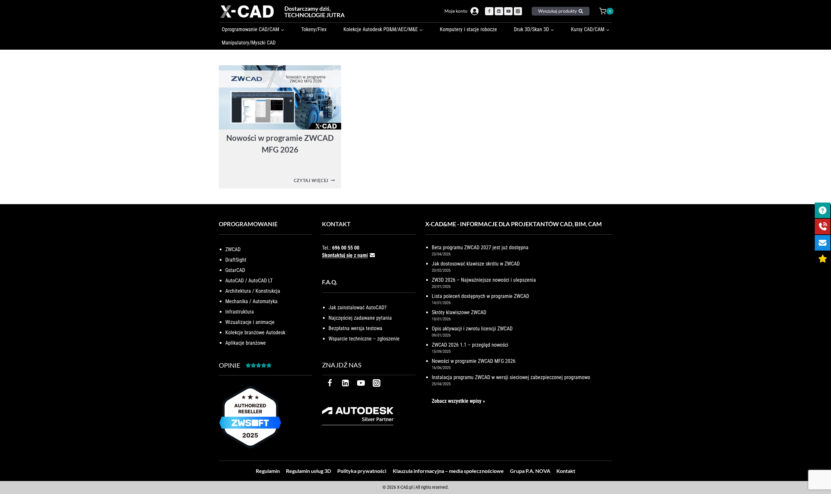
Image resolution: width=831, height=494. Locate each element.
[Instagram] (518, 11)
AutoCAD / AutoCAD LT (249, 281)
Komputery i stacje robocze (468, 29)
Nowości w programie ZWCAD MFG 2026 (473, 361)
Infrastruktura (239, 312)
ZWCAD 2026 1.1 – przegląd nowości (470, 345)
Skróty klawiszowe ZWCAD (459, 312)
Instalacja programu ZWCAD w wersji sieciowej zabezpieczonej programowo (511, 377)
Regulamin (268, 471)
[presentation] (280, 97)
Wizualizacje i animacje (250, 322)
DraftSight (235, 260)
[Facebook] (489, 11)
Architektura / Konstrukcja (252, 291)
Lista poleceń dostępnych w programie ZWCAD (480, 296)
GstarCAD (235, 270)
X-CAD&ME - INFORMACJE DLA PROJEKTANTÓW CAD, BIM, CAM (513, 224)
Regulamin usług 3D (308, 471)
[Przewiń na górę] (819, 469)
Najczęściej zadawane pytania (360, 318)
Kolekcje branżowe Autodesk (255, 332)
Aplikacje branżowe (245, 343)
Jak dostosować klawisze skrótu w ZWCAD (476, 264)
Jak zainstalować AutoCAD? (358, 307)
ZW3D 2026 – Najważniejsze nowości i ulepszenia (484, 280)
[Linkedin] (499, 11)
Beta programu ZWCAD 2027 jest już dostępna (480, 247)
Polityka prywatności (361, 471)
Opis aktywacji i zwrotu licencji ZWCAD (472, 329)
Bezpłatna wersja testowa (355, 328)
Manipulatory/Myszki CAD (249, 43)
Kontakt (565, 471)
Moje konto (455, 11)
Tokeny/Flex (314, 29)
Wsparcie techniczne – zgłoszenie (364, 339)
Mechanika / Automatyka (251, 301)
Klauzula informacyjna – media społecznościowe (448, 471)
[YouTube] (508, 11)
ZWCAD (233, 249)
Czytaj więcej (314, 180)
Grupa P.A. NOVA (530, 471)
